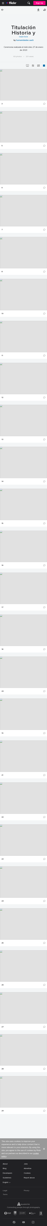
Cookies (27, 1173)
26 (3, 985)
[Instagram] (33, 1222)
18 (2, 649)
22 (3, 817)
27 (3, 1027)
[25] (23, 924)
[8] (23, 252)
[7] (23, 210)
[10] (23, 294)
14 (2, 481)
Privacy (26, 1190)
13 (2, 439)
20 (3, 691)
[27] (23, 1008)
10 (2, 314)
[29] (23, 1092)
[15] (23, 504)
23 (3, 859)
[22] (23, 798)
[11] (23, 336)
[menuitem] (28, 3)
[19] (23, 714)
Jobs (26, 1164)
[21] (23, 756)
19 (2, 733)
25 (3, 943)
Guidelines (7, 1178)
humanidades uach (25, 40)
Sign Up (39, 3)
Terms (5, 1194)
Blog (4, 1168)
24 (3, 901)
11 (2, 356)
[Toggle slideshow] (27, 65)
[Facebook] (14, 1222)
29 (3, 1111)
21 (2, 775)
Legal (5, 1190)
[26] (23, 966)
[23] (23, 840)
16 (2, 565)
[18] (23, 630)
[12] (23, 378)
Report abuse (29, 1178)
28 (3, 1069)
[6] (23, 168)
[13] (23, 420)
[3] (23, 85)
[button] (38, 9)
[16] (23, 546)
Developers (7, 1173)
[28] (23, 1050)
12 (2, 397)
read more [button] (23, 36)
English (5, 1182)
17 (2, 607)
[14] (23, 462)
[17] (23, 588)
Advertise (27, 1168)
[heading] (11, 3)
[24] (23, 882)
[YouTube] (23, 1222)
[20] (23, 672)
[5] (23, 126)
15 (2, 523)
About (5, 1164)
